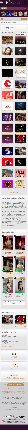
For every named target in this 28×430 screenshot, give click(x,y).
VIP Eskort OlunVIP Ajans (14, 357)
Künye (3, 391)
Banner (15, 388)
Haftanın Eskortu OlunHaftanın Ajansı (14, 367)
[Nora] (20, 14)
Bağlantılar (20, 388)
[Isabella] (9, 14)
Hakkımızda (5, 388)
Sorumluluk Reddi (12, 392)
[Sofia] (14, 14)
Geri (4, 8)
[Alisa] (3, 14)
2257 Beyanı (18, 391)
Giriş (24, 19)
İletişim (10, 388)
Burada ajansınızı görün (20, 326)
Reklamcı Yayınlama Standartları (17, 393)
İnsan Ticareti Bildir (14, 394)
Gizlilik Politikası (21, 392)
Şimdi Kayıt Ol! (7, 347)
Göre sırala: (22, 32)
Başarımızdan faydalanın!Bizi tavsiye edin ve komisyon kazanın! (14, 378)
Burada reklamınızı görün (20, 306)
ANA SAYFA (4, 22)
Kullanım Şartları (10, 391)
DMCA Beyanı (5, 393)
